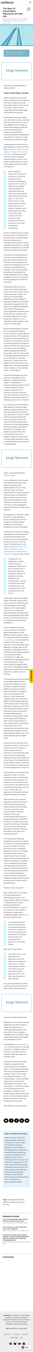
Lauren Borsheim (10, 1223)
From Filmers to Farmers (18, 21)
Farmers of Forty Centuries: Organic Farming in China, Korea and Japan (16, 151)
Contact (16, 1334)
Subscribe (14, 1338)
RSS (21, 1338)
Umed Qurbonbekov (11, 1230)
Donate (25, 1334)
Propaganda (22, 907)
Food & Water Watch (21, 1223)
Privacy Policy (22, 1328)
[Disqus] (16, 1281)
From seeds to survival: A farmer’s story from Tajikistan (15, 1228)
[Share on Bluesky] (6, 1120)
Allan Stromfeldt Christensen (13, 19)
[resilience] (7, 2)
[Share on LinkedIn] (21, 1120)
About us (7, 1334)
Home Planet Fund (23, 1230)
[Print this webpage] (27, 1120)
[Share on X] (16, 1120)
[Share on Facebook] (11, 1120)
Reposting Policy (11, 1328)
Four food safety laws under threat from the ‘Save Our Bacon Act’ (15, 1220)
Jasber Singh (18, 1242)
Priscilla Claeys (9, 1242)
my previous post (10, 640)
